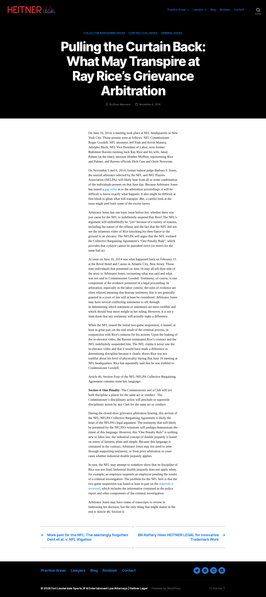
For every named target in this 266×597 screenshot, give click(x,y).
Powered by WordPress (166, 588)
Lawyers (198, 9)
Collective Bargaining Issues (104, 33)
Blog (213, 9)
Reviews (225, 9)
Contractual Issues (143, 33)
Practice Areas (176, 9)
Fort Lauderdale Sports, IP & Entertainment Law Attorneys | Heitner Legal (99, 588)
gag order (111, 189)
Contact (239, 9)
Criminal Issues (171, 33)
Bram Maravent (122, 104)
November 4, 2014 (150, 104)
